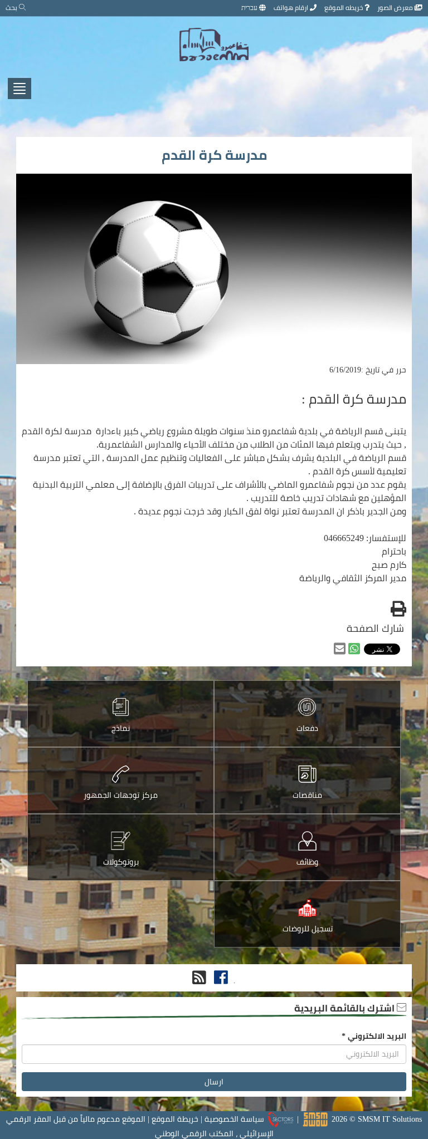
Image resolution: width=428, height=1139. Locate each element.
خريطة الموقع (175, 1119)
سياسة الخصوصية (234, 1119)
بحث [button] (12, 7)
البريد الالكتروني (374, 1036)
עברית (250, 7)
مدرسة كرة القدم (214, 155)
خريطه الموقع (344, 7)
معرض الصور (396, 7)
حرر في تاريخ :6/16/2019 (367, 369)
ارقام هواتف (292, 7)
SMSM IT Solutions (390, 1119)
